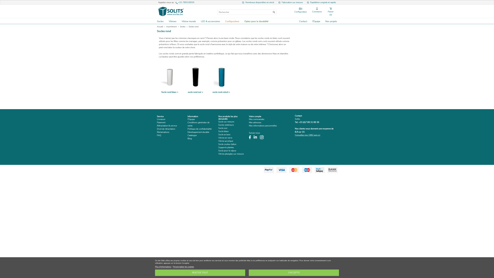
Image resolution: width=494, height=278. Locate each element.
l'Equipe (191, 119)
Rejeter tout (200, 273)
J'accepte (294, 273)
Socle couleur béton (227, 144)
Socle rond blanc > (169, 92)
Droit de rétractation (166, 129)
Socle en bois (224, 135)
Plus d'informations (163, 267)
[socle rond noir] (195, 77)
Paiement (161, 122)
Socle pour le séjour (227, 151)
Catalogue (192, 135)
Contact (298, 116)
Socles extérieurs (226, 125)
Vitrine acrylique (225, 141)
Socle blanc (223, 131)
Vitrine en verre (225, 138)
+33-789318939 (186, 2)
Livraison (161, 119)
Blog (190, 139)
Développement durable (198, 132)
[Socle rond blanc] (170, 77)
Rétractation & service (167, 126)
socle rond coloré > (221, 92)
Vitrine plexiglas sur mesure (231, 154)
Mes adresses (255, 122)
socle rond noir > (195, 92)
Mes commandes (256, 119)
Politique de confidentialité (199, 129)
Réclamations (163, 132)
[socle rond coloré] (221, 77)
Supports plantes (226, 147)
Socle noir (222, 128)
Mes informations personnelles (263, 126)
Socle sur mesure (226, 122)
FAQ (159, 135)
